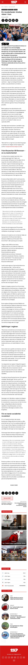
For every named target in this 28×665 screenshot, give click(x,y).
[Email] (16, 20)
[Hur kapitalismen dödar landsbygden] (5, 626)
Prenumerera (22, 585)
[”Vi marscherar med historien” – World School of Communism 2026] (14, 553)
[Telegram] (9, 20)
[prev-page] (2, 564)
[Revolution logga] (14, 2)
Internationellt (12, 6)
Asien (13, 524)
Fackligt (13, 541)
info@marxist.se (17, 654)
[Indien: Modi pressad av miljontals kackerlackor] (14, 522)
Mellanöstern (10, 9)
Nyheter (6, 6)
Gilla (24, 573)
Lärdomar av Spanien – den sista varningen (7, 503)
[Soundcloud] (9, 657)
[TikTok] (18, 657)
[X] (6, 20)
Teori (11, 624)
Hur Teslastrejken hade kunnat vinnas (14, 543)
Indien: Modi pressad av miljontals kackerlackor (14, 527)
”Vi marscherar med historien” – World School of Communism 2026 (14, 558)
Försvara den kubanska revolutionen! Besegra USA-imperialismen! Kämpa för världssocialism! (17, 636)
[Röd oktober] (14, 660)
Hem (2, 6)
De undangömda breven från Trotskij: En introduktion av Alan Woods (21, 504)
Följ (24, 576)
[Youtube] (24, 657)
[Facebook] (2, 20)
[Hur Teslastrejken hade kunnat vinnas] (14, 537)
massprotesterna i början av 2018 (14, 146)
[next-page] (5, 564)
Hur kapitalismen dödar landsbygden (16, 626)
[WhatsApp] (13, 20)
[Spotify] (12, 657)
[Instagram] (6, 657)
